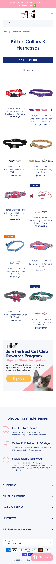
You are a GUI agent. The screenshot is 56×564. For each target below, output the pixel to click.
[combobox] (28, 23)
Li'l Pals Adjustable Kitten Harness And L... (41, 221)
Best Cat (24, 560)
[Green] (38, 313)
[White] (18, 161)
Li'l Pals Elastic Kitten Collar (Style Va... (41, 265)
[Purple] (31, 110)
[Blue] (44, 161)
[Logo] (28, 14)
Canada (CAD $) (13, 543)
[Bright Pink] (44, 110)
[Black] (12, 161)
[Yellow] (31, 161)
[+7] (50, 110)
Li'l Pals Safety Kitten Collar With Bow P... (15, 316)
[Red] (38, 161)
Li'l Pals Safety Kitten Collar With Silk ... (15, 171)
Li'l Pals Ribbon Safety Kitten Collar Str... (41, 323)
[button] (52, 14)
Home (5, 32)
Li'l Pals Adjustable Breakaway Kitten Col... (15, 112)
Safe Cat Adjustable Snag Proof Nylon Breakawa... (41, 120)
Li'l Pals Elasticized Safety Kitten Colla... (41, 171)
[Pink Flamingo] (38, 110)
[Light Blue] (12, 262)
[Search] (5, 23)
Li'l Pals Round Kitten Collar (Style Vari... (15, 214)
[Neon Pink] (50, 161)
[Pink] (18, 262)
